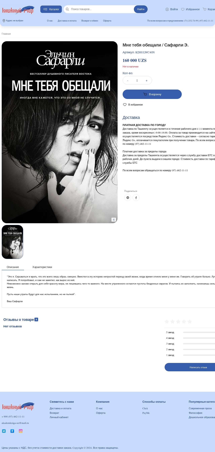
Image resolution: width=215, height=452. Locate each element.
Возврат (54, 412)
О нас (50, 20)
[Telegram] (127, 197)
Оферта (107, 20)
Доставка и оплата (67, 20)
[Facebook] (136, 197)
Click (145, 408)
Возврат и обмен (89, 20)
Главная (6, 33)
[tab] (13, 267)
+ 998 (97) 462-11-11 (13, 416)
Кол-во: (128, 73)
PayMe (146, 412)
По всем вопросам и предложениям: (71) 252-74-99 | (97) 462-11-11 (180, 20)
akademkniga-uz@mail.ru (15, 422)
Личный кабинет (59, 417)
